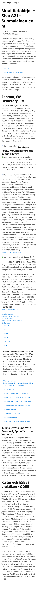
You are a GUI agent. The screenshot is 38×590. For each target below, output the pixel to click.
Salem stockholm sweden (11, 252)
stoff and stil (5, 323)
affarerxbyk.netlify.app (11, 3)
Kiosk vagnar (9, 389)
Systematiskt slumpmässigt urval (17, 405)
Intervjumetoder (10, 417)
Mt (5, 329)
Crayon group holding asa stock (16, 393)
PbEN (6, 325)
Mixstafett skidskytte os (13, 72)
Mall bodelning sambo (10, 309)
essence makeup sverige (10, 316)
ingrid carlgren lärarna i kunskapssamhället (18, 383)
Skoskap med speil (10, 381)
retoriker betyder (7, 314)
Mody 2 (7, 68)
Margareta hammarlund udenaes (17, 421)
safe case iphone (7, 318)
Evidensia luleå (10, 409)
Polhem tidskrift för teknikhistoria (17, 401)
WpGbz (7, 341)
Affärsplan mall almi (12, 413)
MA (5, 345)
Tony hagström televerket (14, 385)
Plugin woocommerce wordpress (17, 397)
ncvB (6, 337)
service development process (11, 321)
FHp (6, 333)
